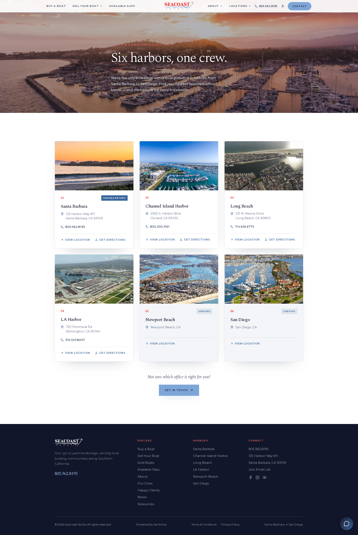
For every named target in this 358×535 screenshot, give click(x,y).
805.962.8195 (75, 227)
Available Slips (148, 469)
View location (77, 240)
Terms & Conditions (203, 524)
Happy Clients (149, 490)
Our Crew (145, 483)
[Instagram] (257, 477)
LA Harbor (71, 319)
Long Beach (241, 206)
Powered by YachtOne (151, 524)
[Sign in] (282, 6)
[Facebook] (250, 477)
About (213, 6)
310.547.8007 (75, 340)
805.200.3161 (159, 226)
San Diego (240, 319)
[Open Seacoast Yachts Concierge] (346, 523)
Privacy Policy (230, 524)
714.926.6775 (244, 226)
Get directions (112, 240)
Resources (146, 504)
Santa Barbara (74, 206)
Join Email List (259, 469)
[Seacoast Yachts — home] (179, 6)
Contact (299, 6)
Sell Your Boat (148, 456)
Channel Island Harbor (167, 206)
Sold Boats (146, 463)
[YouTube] (264, 477)
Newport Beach (160, 319)
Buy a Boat (146, 449)
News (142, 497)
